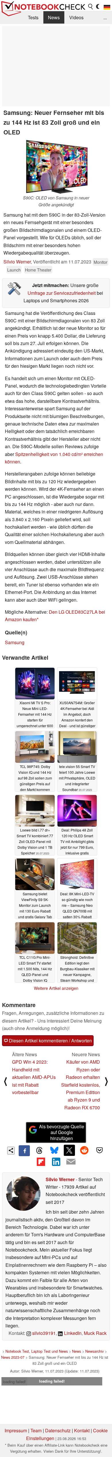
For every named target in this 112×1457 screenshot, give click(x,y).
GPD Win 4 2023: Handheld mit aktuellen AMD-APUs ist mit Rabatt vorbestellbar (34, 1077)
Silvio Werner (17, 261)
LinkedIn (72, 1333)
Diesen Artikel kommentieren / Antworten (50, 1040)
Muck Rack (95, 1333)
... (105, 17)
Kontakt (82, 1430)
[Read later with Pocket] (99, 1150)
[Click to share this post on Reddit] (84, 1150)
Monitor (100, 262)
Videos (76, 17)
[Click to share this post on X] (69, 1150)
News (54, 17)
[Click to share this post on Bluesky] (54, 1150)
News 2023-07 (12, 1357)
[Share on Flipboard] (40, 1161)
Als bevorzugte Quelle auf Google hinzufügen (61, 1132)
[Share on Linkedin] (56, 1161)
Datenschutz (58, 1430)
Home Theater (38, 270)
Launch (14, 270)
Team (36, 1430)
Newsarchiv (94, 1351)
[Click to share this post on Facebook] (24, 1150)
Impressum (16, 1430)
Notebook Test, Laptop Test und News (36, 1351)
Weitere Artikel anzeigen (56, 988)
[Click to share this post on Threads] (39, 1150)
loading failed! (14, 1381)
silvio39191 (43, 1333)
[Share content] (11, 1150)
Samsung (14, 642)
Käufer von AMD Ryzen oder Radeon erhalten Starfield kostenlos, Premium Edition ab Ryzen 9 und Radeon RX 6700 (80, 1084)
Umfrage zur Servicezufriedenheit (62, 293)
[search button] (90, 6)
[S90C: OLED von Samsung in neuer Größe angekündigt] (56, 167)
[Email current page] (70, 1161)
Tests (33, 17)
